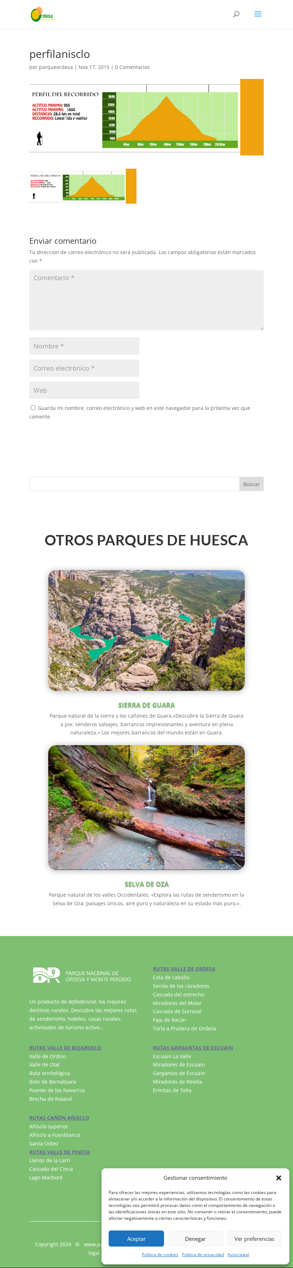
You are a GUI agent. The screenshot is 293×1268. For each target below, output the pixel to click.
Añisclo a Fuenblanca (54, 1134)
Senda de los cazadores (181, 985)
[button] (278, 1178)
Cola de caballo (171, 977)
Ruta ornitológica (49, 1073)
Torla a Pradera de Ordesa (184, 1028)
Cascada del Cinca (51, 1168)
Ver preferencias (254, 1238)
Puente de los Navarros (57, 1090)
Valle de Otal (44, 1064)
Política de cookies (160, 1255)
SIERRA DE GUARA (146, 704)
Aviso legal (238, 1255)
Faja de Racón (169, 1019)
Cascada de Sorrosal (177, 1011)
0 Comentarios (132, 67)
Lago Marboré (46, 1177)
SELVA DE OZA (147, 884)
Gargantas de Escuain (179, 1073)
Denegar (195, 1238)
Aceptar (136, 1238)
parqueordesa (56, 67)
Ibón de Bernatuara (52, 1081)
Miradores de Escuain (179, 1064)
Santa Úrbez (44, 1143)
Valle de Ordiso (47, 1056)
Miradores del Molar (177, 1003)
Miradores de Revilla (177, 1081)
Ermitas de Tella (172, 1090)
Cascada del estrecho (178, 994)
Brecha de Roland (50, 1098)
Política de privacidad (203, 1255)
